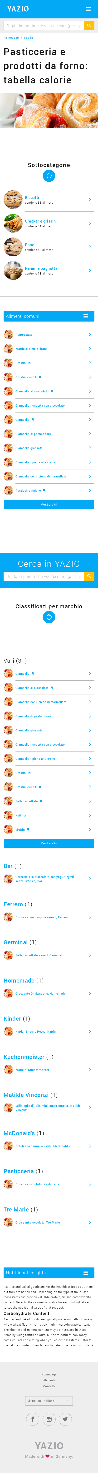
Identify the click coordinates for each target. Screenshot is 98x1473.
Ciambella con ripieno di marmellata (41, 476)
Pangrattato (24, 334)
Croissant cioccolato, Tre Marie (37, 1222)
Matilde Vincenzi (26, 1095)
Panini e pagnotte (41, 268)
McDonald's (19, 1133)
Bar (8, 866)
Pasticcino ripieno (28, 490)
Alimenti (49, 1380)
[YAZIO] (16, 9)
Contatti (49, 1386)
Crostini (21, 363)
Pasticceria (19, 1171)
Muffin (20, 829)
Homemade (19, 980)
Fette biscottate (27, 801)
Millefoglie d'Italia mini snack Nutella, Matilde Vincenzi (48, 1108)
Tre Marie (16, 1209)
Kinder (12, 1018)
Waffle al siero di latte (31, 349)
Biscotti (32, 197)
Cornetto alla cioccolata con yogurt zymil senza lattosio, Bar (44, 879)
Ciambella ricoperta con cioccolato (40, 405)
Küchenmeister (24, 1057)
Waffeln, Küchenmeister (32, 1070)
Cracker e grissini (41, 221)
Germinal (16, 942)
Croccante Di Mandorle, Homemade (40, 993)
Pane (29, 244)
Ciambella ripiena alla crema (35, 462)
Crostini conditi (26, 377)
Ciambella (22, 419)
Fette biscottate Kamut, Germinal (38, 955)
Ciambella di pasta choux (33, 434)
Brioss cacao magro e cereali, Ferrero (41, 917)
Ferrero (13, 904)
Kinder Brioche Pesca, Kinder (36, 1031)
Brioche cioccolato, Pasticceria (37, 1184)
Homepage (49, 1374)
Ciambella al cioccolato (32, 391)
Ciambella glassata (29, 448)
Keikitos (21, 815)
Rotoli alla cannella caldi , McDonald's (42, 1146)
